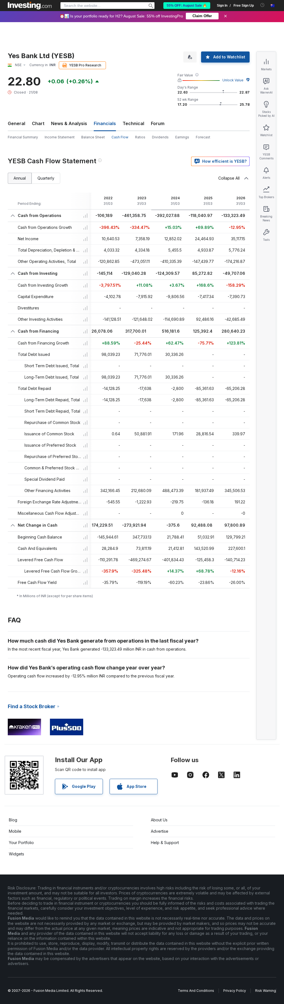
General (16, 123)
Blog (13, 819)
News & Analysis (69, 123)
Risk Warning (265, 991)
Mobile (15, 831)
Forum (157, 123)
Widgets (16, 854)
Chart (38, 123)
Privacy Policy (234, 991)
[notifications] (262, 5)
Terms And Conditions (196, 991)
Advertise (159, 831)
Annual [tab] (20, 178)
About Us (159, 819)
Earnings (182, 137)
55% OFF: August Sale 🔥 (187, 5)
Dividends (160, 137)
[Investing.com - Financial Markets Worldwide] (30, 5)
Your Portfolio (21, 842)
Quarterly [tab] (45, 178)
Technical (133, 123)
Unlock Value (233, 80)
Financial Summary (23, 137)
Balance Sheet (93, 137)
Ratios (140, 137)
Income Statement (60, 137)
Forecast (203, 137)
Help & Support (165, 842)
